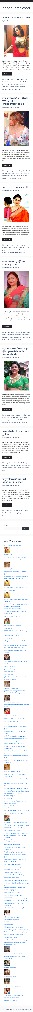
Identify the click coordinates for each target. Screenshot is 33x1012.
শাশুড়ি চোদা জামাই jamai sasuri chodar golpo (16, 898)
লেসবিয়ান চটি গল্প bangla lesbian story (14, 995)
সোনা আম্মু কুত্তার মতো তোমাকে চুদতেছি (13, 625)
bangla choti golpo (8, 417)
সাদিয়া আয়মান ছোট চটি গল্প (10, 716)
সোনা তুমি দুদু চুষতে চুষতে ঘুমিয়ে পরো (12, 616)
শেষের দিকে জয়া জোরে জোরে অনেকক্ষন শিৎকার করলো (15, 822)
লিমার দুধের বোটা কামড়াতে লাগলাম (11, 998)
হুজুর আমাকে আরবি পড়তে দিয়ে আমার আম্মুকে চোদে (15, 557)
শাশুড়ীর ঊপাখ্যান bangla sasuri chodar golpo (16, 880)
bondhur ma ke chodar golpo (11, 513)
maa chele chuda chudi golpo (15, 433)
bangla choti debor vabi (9, 335)
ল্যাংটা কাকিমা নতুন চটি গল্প (10, 977)
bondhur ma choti (7, 89)
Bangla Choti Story (20, 417)
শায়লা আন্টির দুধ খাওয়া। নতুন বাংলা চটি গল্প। (13, 934)
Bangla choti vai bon (14, 84)
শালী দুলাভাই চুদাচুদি (8, 924)
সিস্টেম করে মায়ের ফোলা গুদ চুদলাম (11, 702)
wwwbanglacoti (11, 178)
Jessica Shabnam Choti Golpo (18, 422)
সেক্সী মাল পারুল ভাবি (8, 638)
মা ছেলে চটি (19, 178)
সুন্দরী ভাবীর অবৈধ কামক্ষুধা (9, 671)
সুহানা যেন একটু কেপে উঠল (10, 666)
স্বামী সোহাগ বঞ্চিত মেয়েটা (9, 590)
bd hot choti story (19, 87)
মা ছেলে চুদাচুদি (21, 468)
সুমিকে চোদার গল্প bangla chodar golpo (14, 669)
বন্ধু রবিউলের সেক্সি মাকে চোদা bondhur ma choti (14, 480)
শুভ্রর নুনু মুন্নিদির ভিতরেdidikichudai (13, 830)
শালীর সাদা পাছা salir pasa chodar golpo (14, 908)
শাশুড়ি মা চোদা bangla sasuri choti (13, 895)
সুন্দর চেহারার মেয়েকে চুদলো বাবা (11, 688)
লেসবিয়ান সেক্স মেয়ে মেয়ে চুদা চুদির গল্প (12, 986)
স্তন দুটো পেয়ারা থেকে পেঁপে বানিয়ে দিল (12, 609)
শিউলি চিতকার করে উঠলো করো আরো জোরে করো (14, 852)
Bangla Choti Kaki (10, 337)
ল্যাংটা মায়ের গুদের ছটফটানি (10, 968)
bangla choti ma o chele (16, 17)
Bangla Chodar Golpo (11, 463)
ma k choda (17, 89)
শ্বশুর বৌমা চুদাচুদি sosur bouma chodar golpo (16, 791)
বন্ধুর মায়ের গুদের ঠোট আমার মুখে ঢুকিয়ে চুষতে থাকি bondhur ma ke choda (15, 351)
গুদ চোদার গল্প (24, 513)
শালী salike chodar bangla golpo (13, 927)
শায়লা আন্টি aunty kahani (10, 937)
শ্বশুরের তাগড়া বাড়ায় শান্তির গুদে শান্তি (12, 771)
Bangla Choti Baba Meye (22, 332)
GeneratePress (28, 1009)
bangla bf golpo (9, 79)
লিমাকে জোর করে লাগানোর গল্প (10, 1000)
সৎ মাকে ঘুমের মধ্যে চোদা (9, 724)
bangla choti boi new (21, 79)
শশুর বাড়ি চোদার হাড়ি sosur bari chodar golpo (16, 940)
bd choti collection (12, 173)
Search (6, 525)
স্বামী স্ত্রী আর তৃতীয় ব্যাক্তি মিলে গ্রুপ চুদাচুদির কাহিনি (15, 587)
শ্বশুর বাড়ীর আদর (8, 798)
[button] (29, 1)
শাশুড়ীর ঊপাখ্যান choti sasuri (11, 878)
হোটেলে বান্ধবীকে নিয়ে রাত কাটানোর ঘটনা (13, 545)
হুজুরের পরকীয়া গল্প (8, 554)
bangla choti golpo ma (11, 171)
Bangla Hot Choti (10, 465)
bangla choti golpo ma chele (11, 82)
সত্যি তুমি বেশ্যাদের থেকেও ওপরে (11, 721)
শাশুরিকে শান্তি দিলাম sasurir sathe (13, 872)
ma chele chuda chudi (15, 187)
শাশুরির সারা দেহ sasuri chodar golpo (13, 867)
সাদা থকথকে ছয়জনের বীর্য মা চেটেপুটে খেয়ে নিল (14, 718)
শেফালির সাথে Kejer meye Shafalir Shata (15, 828)
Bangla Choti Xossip (11, 510)
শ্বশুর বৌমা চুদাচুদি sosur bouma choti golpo (16, 788)
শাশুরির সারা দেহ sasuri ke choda (12, 864)
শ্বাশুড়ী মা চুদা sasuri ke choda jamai (14, 743)
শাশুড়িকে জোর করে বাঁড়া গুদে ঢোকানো (12, 892)
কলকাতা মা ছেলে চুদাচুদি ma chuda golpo (13, 263)
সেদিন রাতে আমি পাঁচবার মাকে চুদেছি (11, 635)
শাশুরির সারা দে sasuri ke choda (12, 869)
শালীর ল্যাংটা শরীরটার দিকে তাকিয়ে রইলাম (13, 917)
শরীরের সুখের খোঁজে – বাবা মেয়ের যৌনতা (13, 954)
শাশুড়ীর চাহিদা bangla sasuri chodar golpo (15, 875)
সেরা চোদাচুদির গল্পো (8, 628)
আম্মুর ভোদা (13, 339)
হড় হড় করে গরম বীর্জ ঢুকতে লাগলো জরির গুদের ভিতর (15, 560)
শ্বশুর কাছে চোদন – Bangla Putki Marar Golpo (16, 810)
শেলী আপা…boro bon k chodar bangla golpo (16, 825)
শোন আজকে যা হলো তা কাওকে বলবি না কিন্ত (14, 813)
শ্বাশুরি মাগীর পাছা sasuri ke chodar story (15, 736)
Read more (7, 74)
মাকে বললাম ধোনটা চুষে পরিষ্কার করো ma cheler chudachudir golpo (15, 100)
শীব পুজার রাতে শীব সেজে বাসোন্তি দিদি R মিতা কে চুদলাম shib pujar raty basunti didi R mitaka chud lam (16, 835)
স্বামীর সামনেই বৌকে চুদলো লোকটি (11, 569)
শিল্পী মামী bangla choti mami (12, 844)
